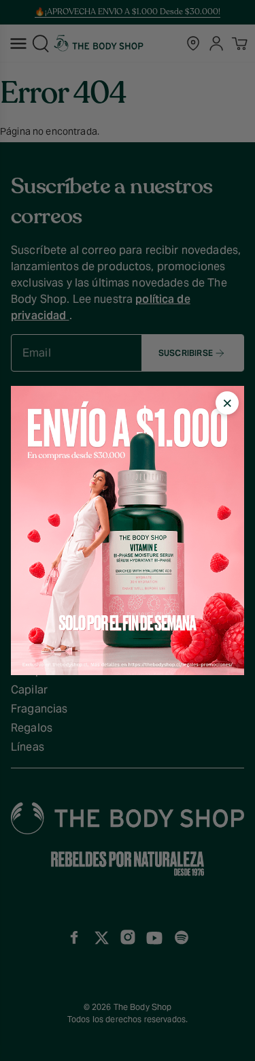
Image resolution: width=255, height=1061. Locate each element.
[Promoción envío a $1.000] (127, 531)
